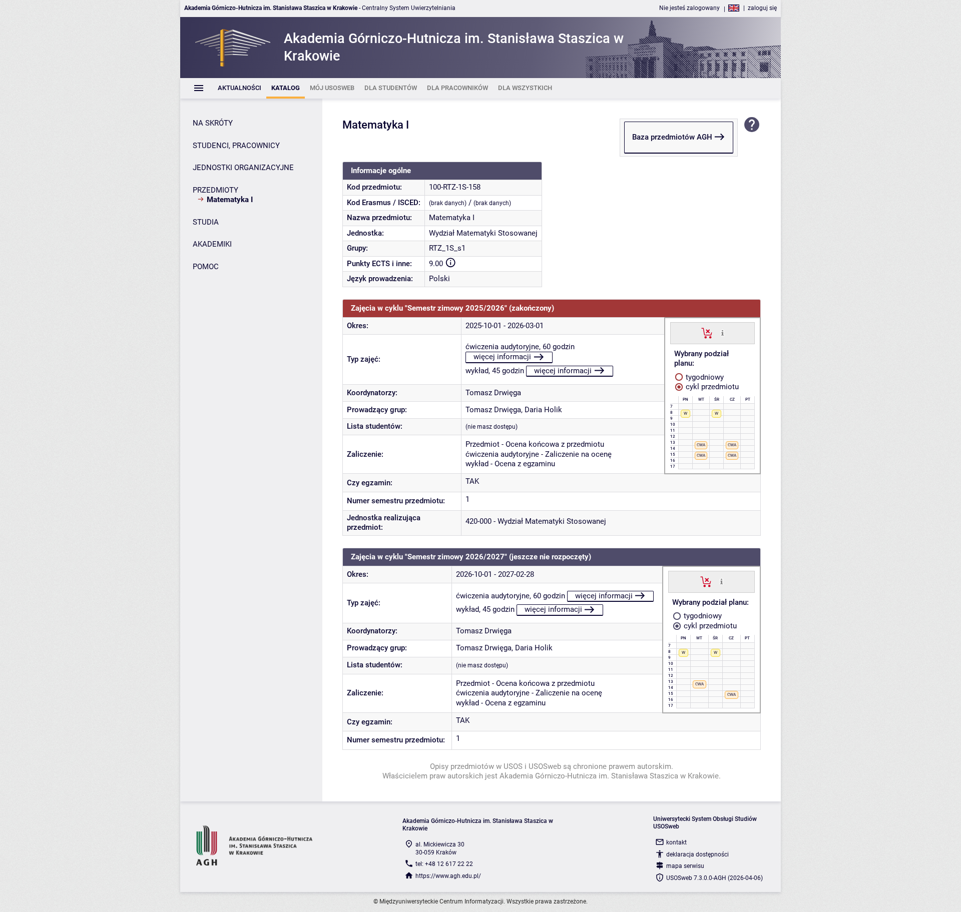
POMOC (206, 266)
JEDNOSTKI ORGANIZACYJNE (243, 167)
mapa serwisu (685, 865)
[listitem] (239, 88)
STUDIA (206, 222)
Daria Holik (543, 409)
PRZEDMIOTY (215, 190)
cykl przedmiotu (711, 386)
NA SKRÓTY (213, 123)
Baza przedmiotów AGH (672, 137)
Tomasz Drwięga (493, 392)
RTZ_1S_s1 (447, 248)
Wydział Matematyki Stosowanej (483, 233)
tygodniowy (704, 377)
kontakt (676, 842)
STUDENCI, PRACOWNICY (236, 145)
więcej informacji (502, 356)
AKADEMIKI (212, 244)
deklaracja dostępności (697, 854)
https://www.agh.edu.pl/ (448, 875)
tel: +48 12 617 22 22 (444, 863)
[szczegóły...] (722, 332)
